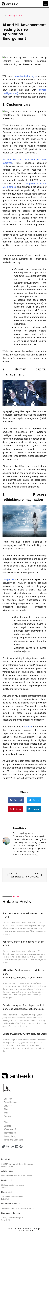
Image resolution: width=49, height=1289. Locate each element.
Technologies (10, 1133)
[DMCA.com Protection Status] (7, 1091)
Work (6, 1113)
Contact (7, 1116)
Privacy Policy (10, 1136)
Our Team (8, 1099)
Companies (8, 579)
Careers (7, 1126)
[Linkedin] (16, 1146)
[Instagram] (8, 1146)
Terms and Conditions (13, 1140)
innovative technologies (25, 76)
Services (8, 1106)
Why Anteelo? (10, 1129)
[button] (45, 3)
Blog (6, 1122)
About (6, 1109)
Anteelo (28, 726)
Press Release (10, 1102)
